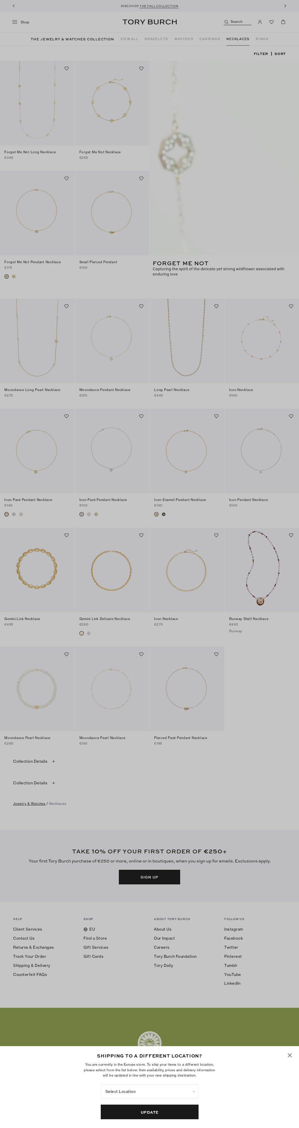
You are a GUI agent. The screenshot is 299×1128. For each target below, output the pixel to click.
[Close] (290, 1055)
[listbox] (149, 1091)
